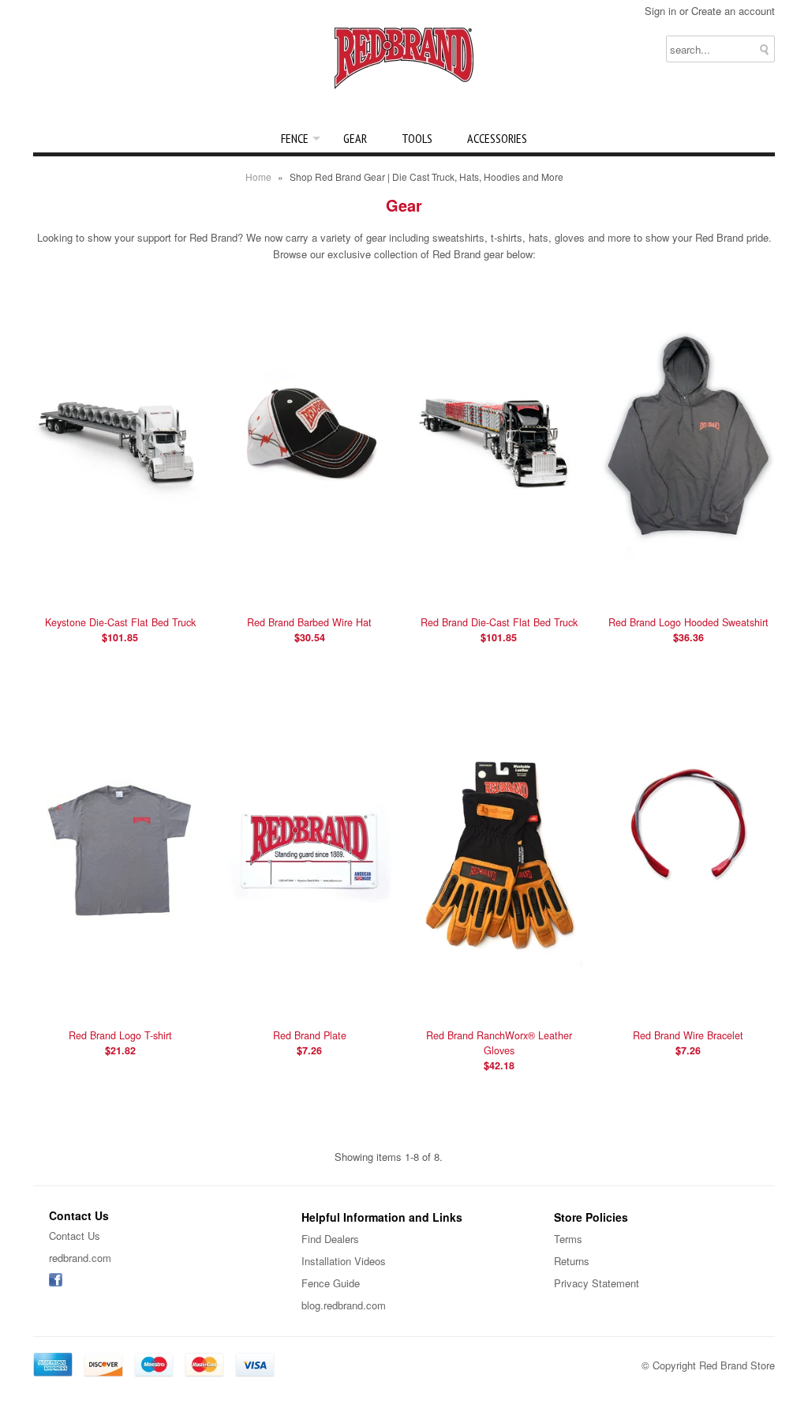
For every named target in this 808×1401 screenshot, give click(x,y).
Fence (295, 138)
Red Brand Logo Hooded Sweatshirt (688, 629)
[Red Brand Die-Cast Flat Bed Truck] (498, 591)
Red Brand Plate (309, 1042)
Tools (417, 138)
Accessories (497, 138)
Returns (571, 1260)
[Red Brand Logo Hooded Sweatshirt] (688, 591)
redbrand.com (80, 1257)
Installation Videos (343, 1260)
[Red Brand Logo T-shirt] (120, 1004)
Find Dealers (330, 1238)
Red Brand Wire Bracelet (688, 1042)
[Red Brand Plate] (309, 1004)
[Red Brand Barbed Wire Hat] (309, 591)
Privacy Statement (596, 1282)
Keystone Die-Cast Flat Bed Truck (120, 629)
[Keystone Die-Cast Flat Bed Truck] (120, 591)
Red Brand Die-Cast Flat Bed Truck (499, 629)
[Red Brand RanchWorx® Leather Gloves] (498, 1004)
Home (258, 176)
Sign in (660, 10)
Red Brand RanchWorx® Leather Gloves (499, 1050)
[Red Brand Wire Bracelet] (688, 1004)
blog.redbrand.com (343, 1305)
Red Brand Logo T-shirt (120, 1042)
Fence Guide (330, 1282)
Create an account (733, 10)
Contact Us (74, 1235)
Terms (568, 1238)
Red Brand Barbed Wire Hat (309, 629)
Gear (355, 138)
